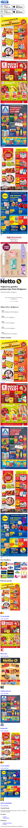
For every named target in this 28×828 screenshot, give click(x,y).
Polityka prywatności (7, 823)
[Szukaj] (2, 16)
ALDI (2, 147)
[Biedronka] (14, 59)
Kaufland (2, 103)
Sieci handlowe (6, 818)
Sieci (5, 4)
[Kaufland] (14, 102)
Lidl (1, 234)
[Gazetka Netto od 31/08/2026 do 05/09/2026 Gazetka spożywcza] (10, 684)
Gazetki (2, 4)
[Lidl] (14, 233)
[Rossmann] (14, 277)
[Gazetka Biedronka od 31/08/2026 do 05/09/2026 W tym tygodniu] (10, 610)
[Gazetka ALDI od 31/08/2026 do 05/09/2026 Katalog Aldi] (10, 722)
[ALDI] (14, 146)
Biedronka (14, 9)
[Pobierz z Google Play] (6, 8)
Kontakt (8, 4)
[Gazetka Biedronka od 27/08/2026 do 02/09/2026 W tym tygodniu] (10, 759)
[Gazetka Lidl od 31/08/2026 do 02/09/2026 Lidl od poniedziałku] (10, 797)
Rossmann (3, 278)
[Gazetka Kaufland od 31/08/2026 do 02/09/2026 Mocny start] (10, 647)
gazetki (16, 301)
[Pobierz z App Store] (18, 8)
